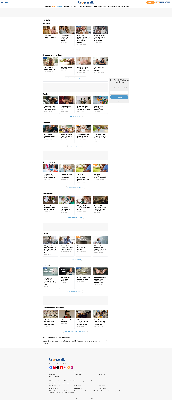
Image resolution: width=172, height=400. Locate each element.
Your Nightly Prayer (123, 6)
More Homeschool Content (75, 217)
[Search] (6, 2)
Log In (168, 2)
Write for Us (102, 374)
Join (150, 2)
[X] (57, 367)
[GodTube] (72, 367)
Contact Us (102, 372)
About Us (51, 372)
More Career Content (75, 259)
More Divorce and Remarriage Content (75, 78)
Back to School (112, 6)
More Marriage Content (75, 49)
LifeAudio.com (77, 388)
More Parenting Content (75, 146)
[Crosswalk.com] (86, 2)
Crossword (66, 6)
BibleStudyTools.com (54, 385)
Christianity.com (53, 388)
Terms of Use (77, 374)
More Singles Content (75, 116)
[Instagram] (65, 367)
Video (100, 6)
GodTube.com (77, 385)
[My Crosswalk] (160, 2)
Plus (53, 6)
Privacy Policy (52, 374)
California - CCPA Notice (55, 376)
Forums (59, 6)
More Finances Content (75, 291)
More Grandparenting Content (75, 187)
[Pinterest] (54, 367)
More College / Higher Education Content (75, 331)
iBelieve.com (102, 385)
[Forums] (68, 367)
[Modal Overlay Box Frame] (119, 90)
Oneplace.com (102, 388)
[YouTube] (61, 367)
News (95, 6)
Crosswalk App (78, 372)
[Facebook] (50, 367)
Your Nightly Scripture (86, 6)
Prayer (105, 6)
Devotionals (74, 6)
